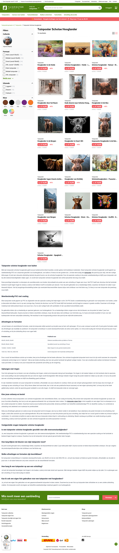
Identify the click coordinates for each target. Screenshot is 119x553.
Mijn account (45, 521)
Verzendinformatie (6, 526)
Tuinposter (18, 25)
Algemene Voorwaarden (52, 546)
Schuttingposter (6, 523)
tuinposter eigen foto (74, 401)
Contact (44, 515)
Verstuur (108, 497)
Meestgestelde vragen (48, 513)
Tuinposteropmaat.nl (7, 25)
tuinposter (88, 272)
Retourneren (45, 518)
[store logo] (13, 7)
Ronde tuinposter (6, 521)
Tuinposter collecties (7, 513)
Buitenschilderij (86, 518)
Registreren (45, 523)
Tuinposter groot (86, 513)
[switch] (6, 548)
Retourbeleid (70, 546)
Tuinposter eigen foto (7, 515)
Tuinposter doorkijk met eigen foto (11, 518)
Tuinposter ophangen (88, 521)
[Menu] (9, 535)
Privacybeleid (62, 546)
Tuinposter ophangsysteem (90, 515)
